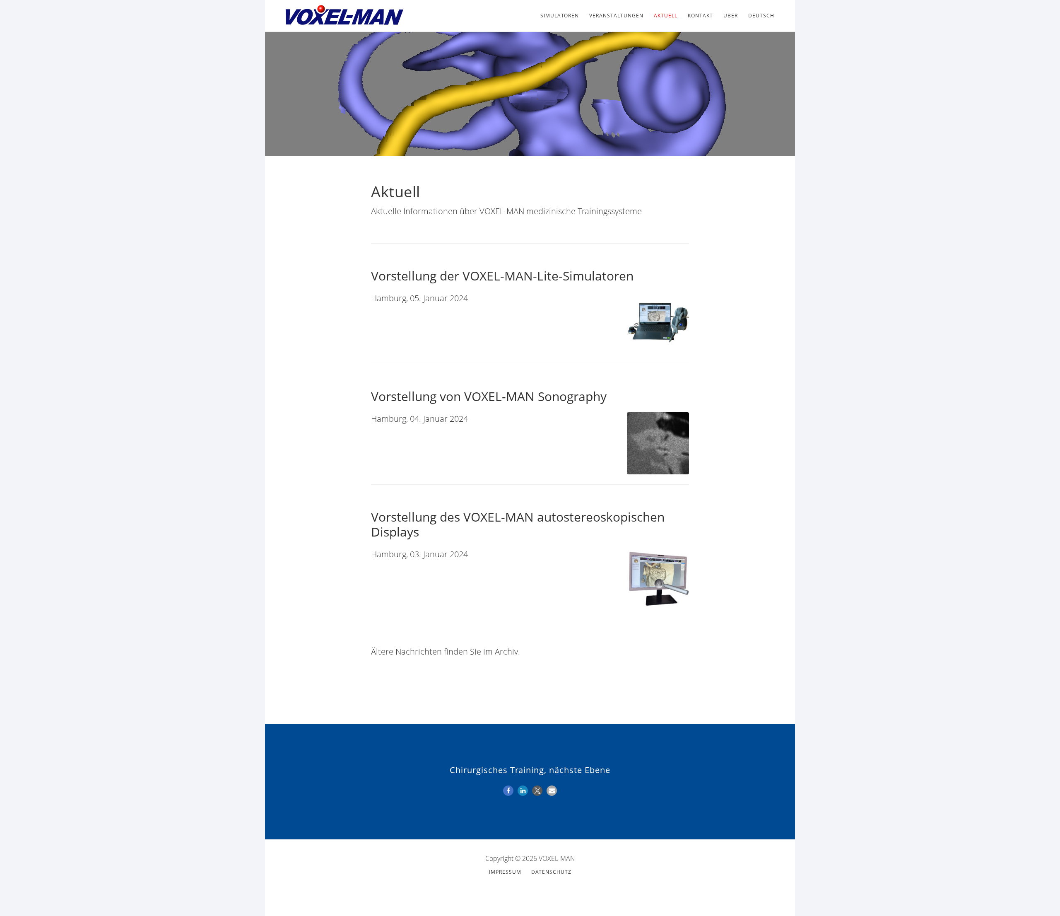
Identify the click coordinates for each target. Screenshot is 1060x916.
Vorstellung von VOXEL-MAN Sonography (489, 396)
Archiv (506, 651)
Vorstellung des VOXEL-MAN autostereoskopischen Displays (518, 524)
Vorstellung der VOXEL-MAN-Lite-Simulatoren (502, 275)
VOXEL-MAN (344, 15)
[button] (508, 790)
